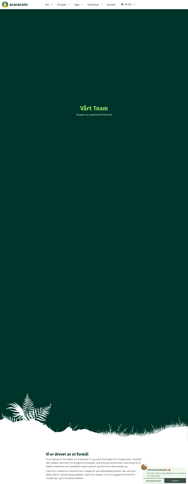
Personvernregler (153, 480)
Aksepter (175, 480)
